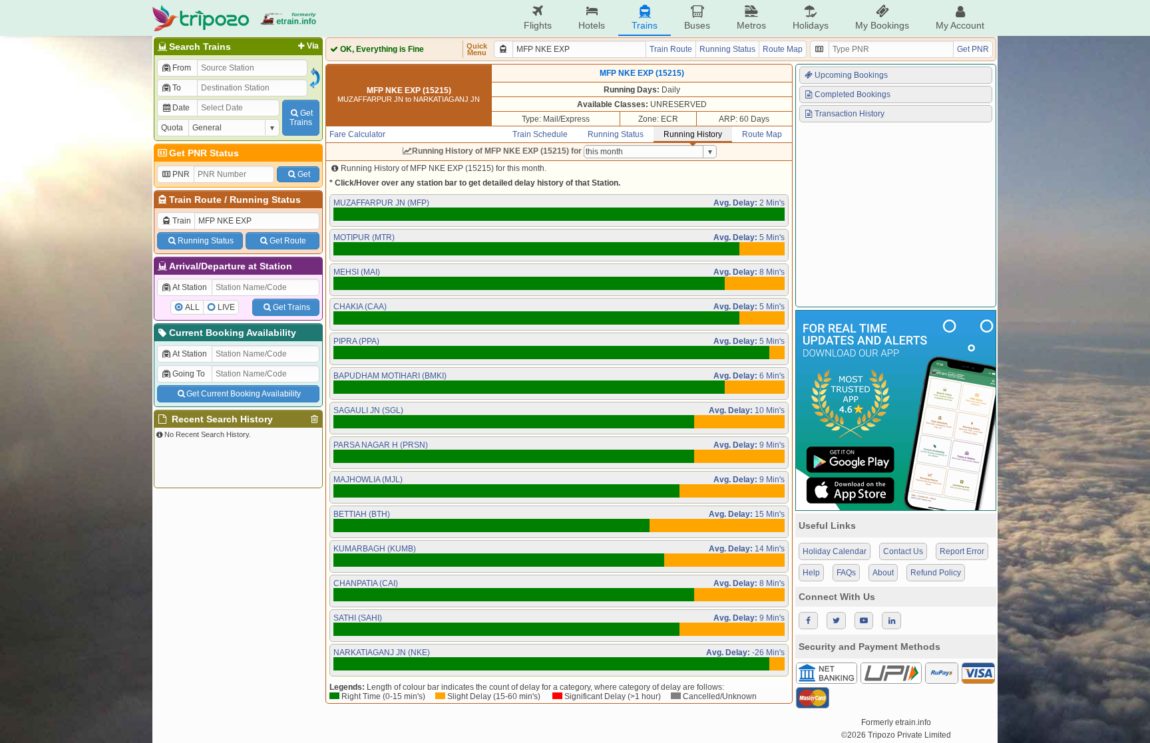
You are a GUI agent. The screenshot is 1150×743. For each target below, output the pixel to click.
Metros (751, 25)
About (883, 572)
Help (811, 572)
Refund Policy (935, 572)
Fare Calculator (357, 134)
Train (181, 220)
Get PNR (973, 49)
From (181, 68)
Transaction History (849, 113)
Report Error (962, 551)
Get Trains (291, 307)
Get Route (288, 240)
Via (313, 46)
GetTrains (301, 117)
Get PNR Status (204, 153)
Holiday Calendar (834, 551)
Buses (697, 25)
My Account (960, 25)
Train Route (195, 199)
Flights (538, 25)
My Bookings (882, 25)
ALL (192, 307)
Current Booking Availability (232, 332)
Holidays (811, 25)
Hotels (591, 25)
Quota (172, 127)
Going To (188, 373)
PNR (181, 174)
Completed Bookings (852, 94)
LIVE (226, 307)
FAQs (846, 572)
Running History (693, 134)
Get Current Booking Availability (243, 393)
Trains (645, 25)
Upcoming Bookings (851, 75)
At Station (189, 287)
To (176, 87)
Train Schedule (540, 134)
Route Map (783, 49)
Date (181, 107)
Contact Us (903, 551)
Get (303, 174)
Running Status (265, 199)
